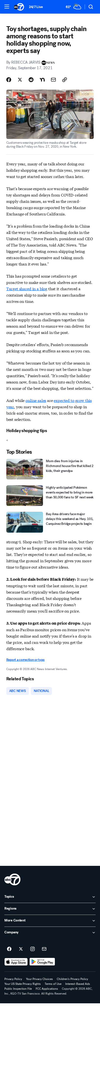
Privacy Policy (13, 979)
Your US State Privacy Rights (22, 983)
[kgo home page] (12, 879)
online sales (35, 400)
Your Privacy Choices (39, 979)
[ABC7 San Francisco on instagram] (32, 949)
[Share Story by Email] (53, 80)
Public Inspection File (18, 988)
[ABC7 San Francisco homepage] (19, 7)
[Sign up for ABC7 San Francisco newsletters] (44, 949)
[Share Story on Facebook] (9, 80)
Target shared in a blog (26, 288)
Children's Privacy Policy (72, 979)
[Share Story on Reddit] (31, 80)
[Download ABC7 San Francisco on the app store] (16, 962)
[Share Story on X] (20, 80)
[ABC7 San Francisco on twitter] (21, 949)
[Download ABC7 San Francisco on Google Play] (42, 962)
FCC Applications (47, 988)
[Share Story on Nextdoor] (42, 80)
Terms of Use (53, 983)
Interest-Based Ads (77, 983)
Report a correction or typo (25, 659)
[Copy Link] (64, 80)
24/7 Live (36, 7)
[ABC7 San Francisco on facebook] (9, 949)
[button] (7, 6)
